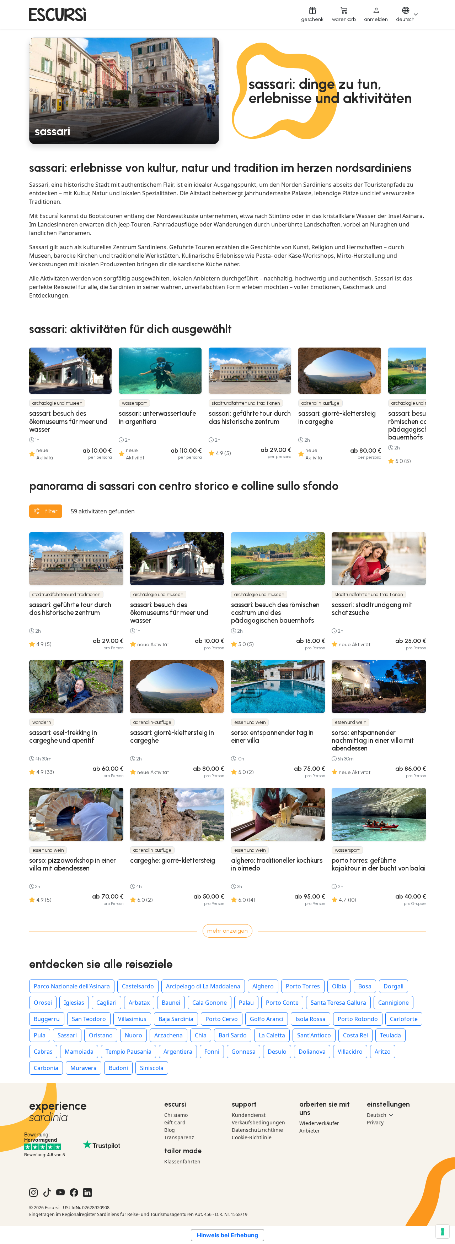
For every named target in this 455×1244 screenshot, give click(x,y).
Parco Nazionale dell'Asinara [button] (72, 986)
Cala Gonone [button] (209, 1002)
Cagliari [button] (106, 1002)
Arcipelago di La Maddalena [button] (203, 986)
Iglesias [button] (74, 1002)
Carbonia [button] (46, 1068)
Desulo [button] (277, 1051)
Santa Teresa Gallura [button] (338, 1002)
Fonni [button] (211, 1051)
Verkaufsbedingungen (258, 1122)
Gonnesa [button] (243, 1051)
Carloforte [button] (404, 1019)
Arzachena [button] (168, 1035)
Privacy (375, 1122)
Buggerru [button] (47, 1019)
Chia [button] (201, 1035)
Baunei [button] (171, 1002)
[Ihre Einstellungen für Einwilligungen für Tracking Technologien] (442, 1231)
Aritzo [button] (383, 1051)
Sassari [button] (67, 1035)
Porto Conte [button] (282, 1002)
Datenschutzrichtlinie (257, 1129)
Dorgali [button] (393, 986)
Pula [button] (40, 1035)
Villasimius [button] (132, 1019)
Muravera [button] (83, 1068)
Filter (51, 511)
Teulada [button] (390, 1035)
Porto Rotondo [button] (358, 1019)
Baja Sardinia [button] (176, 1019)
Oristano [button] (101, 1035)
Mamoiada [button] (79, 1051)
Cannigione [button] (393, 1002)
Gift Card (175, 1122)
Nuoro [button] (133, 1035)
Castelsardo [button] (138, 986)
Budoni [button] (118, 1068)
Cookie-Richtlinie (252, 1137)
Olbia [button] (339, 986)
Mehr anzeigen (227, 930)
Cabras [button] (43, 1051)
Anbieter (309, 1130)
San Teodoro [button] (89, 1019)
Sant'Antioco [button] (314, 1035)
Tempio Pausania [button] (128, 1051)
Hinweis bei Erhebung (227, 1235)
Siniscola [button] (152, 1068)
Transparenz (179, 1137)
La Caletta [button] (272, 1035)
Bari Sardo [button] (233, 1035)
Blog (169, 1129)
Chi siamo (176, 1115)
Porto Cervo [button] (221, 1019)
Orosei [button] (43, 1002)
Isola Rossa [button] (310, 1019)
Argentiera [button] (178, 1051)
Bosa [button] (364, 986)
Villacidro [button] (350, 1051)
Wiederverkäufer (319, 1123)
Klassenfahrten (182, 1161)
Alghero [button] (263, 986)
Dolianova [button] (312, 1051)
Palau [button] (246, 1002)
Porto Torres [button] (303, 986)
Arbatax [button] (139, 1002)
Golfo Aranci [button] (266, 1019)
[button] (376, 14)
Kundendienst (249, 1115)
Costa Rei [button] (355, 1035)
